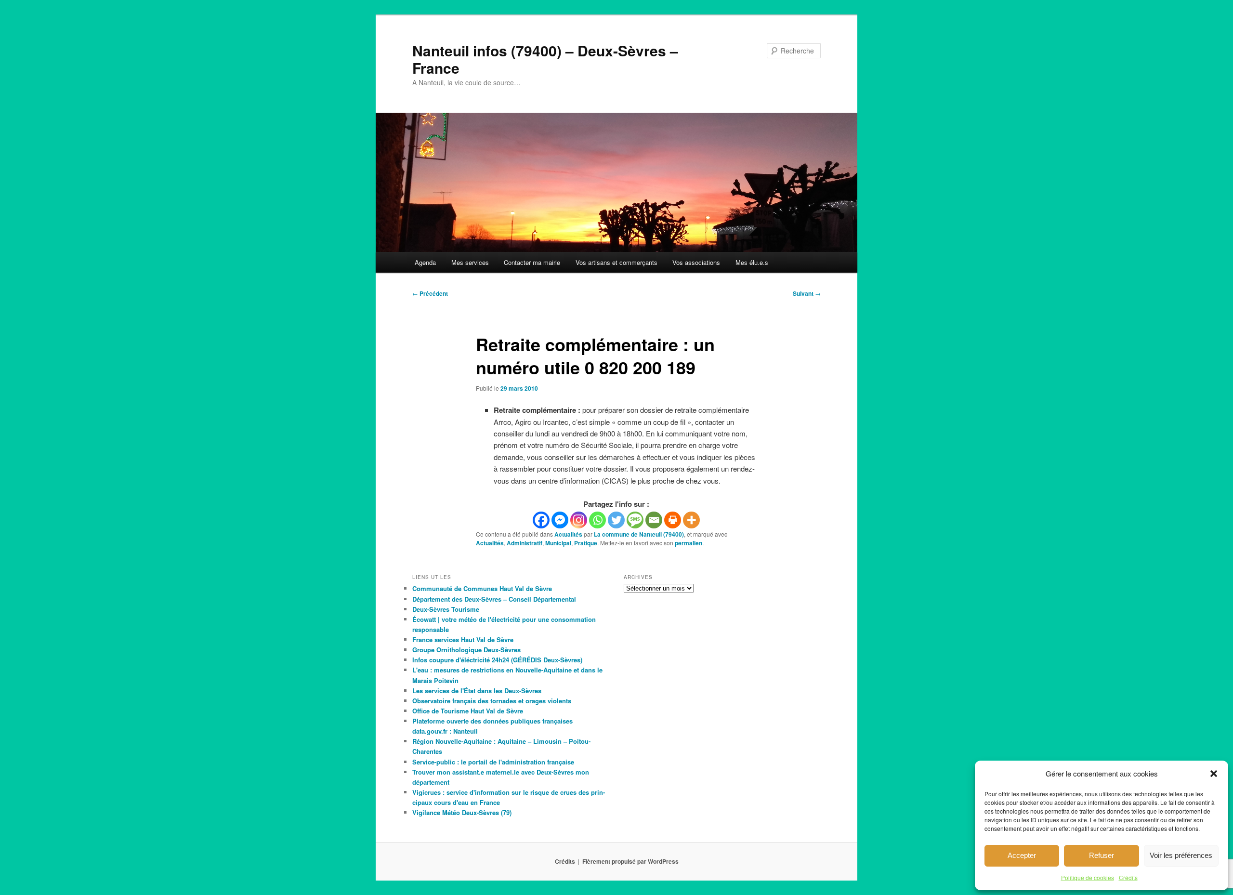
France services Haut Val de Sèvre (462, 639)
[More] (691, 520)
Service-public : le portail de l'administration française (493, 761)
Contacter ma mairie (532, 262)
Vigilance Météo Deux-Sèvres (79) (462, 812)
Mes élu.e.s (751, 262)
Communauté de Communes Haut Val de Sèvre (482, 588)
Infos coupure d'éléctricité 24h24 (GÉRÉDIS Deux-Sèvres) (497, 659)
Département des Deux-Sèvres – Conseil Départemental (494, 599)
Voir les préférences (1181, 855)
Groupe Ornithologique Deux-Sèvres (466, 649)
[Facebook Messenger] (559, 520)
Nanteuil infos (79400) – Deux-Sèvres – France (545, 59)
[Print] (672, 520)
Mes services (470, 262)
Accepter (1022, 855)
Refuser (1101, 855)
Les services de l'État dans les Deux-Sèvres (476, 690)
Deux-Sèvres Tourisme (445, 609)
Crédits (1128, 877)
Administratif (524, 543)
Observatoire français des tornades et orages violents (491, 700)
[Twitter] (616, 520)
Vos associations (696, 262)
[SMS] (635, 520)
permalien (688, 543)
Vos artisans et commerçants (616, 262)
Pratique (585, 543)
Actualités (568, 534)
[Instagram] (578, 520)
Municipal (558, 543)
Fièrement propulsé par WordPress (630, 861)
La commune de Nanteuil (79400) (639, 534)
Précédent (430, 293)
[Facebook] (541, 520)
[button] (1214, 773)
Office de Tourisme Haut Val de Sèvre (467, 710)
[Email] (653, 520)
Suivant (807, 293)
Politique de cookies (1087, 877)
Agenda (425, 262)
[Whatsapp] (597, 520)
